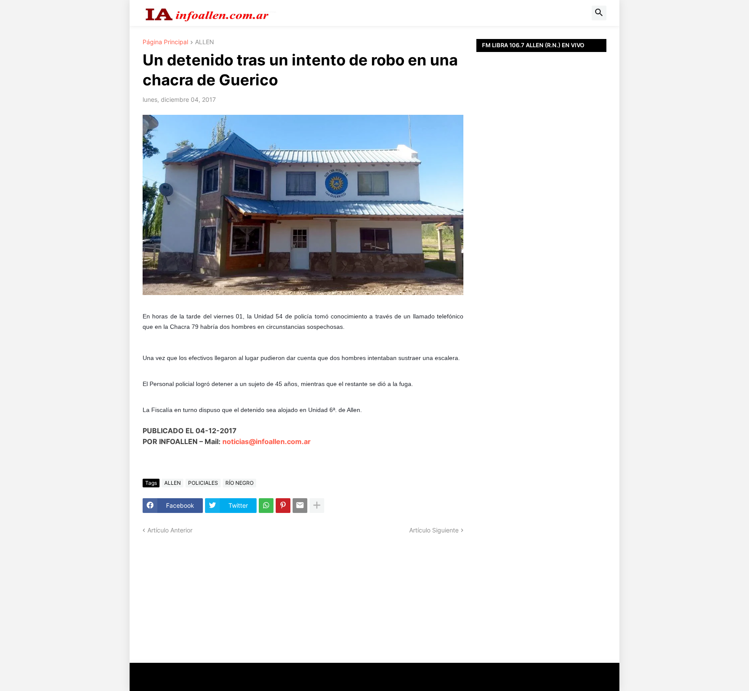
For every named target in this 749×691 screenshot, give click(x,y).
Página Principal (165, 42)
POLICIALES (203, 483)
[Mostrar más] (316, 505)
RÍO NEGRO (239, 483)
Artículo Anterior (169, 530)
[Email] (300, 505)
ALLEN (204, 42)
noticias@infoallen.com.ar (266, 441)
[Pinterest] (283, 505)
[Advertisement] (541, 247)
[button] (599, 13)
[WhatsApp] (266, 505)
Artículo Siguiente (434, 530)
